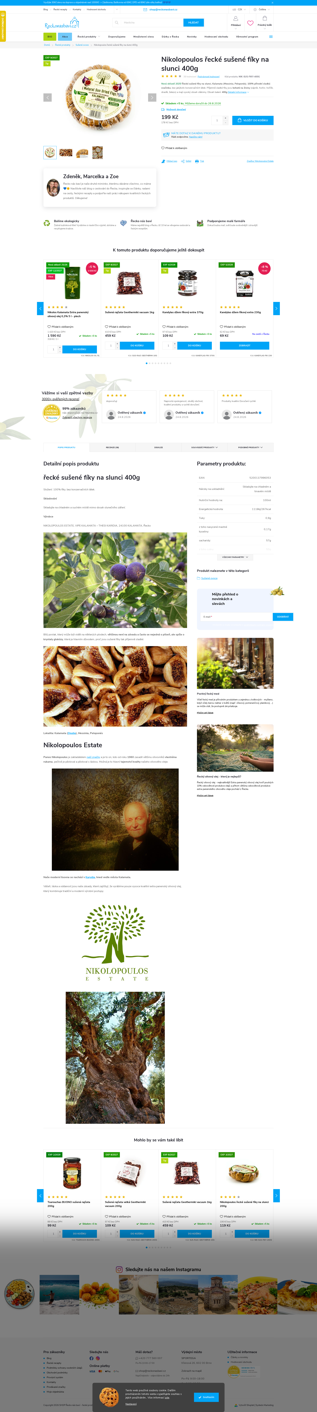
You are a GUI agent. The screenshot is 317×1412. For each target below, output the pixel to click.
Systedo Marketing (265, 1405)
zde (167, 1397)
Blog (45, 9)
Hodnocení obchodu (96, 9)
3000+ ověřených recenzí (60, 399)
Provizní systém (55, 1377)
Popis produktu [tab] (66, 447)
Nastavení (131, 1404)
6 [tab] (161, 363)
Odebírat (283, 616)
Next (276, 308)
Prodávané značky (56, 1387)
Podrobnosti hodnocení (208, 76)
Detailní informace (237, 92)
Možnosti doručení (176, 109)
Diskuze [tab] (158, 447)
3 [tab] (152, 363)
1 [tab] (146, 363)
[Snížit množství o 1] (225, 122)
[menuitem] (49, 37)
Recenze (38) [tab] (112, 447)
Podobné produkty (248, 447)
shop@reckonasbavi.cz (152, 1371)
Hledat (193, 22)
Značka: (260, 161)
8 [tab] (167, 363)
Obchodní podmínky (57, 1372)
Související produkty (202, 447)
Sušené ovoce (209, 578)
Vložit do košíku (255, 120)
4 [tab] (155, 363)
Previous (40, 308)
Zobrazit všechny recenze (77, 417)
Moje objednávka (55, 1392)
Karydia (90, 877)
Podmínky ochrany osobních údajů (64, 1368)
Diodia (72, 733)
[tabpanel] (72, 308)
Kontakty (77, 9)
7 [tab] (164, 363)
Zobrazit (244, 345)
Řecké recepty (60, 9)
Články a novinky (239, 1357)
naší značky (93, 757)
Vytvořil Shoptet (246, 1405)
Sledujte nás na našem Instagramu (163, 1269)
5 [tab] (158, 363)
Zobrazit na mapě (191, 1371)
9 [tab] (170, 363)
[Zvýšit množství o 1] (225, 118)
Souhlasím (208, 1397)
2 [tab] (149, 363)
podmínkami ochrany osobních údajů (263, 624)
